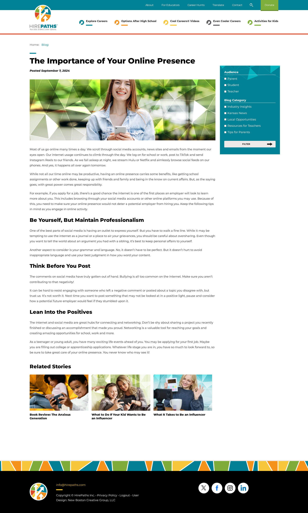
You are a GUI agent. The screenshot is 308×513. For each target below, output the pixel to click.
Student (233, 85)
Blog (45, 45)
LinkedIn (243, 488)
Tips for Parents (238, 132)
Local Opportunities (241, 119)
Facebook (217, 488)
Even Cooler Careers (227, 21)
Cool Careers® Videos (184, 21)
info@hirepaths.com (71, 485)
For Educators (171, 5)
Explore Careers (96, 21)
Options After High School (138, 21)
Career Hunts (196, 5)
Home (34, 45)
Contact (237, 5)
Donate (269, 5)
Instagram (230, 488)
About (149, 5)
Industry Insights (239, 106)
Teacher (233, 91)
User (135, 495)
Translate (218, 5)
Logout (125, 495)
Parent (232, 79)
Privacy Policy (107, 495)
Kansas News (237, 113)
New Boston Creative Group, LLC (91, 500)
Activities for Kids (266, 21)
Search (251, 5)
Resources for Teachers (244, 126)
